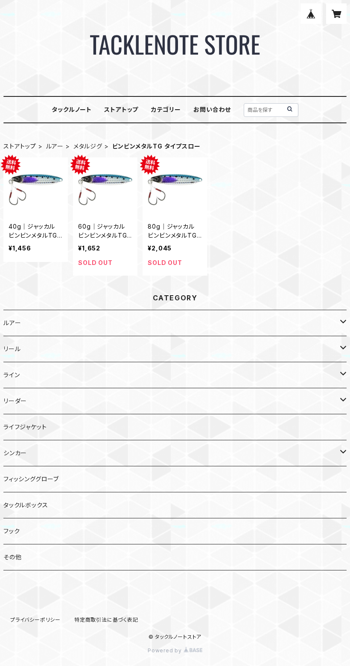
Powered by (166, 650)
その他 (12, 557)
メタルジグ (87, 146)
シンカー (15, 453)
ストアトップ (121, 109)
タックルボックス (25, 505)
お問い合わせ (212, 109)
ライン (11, 374)
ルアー (55, 146)
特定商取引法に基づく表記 (106, 620)
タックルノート (72, 109)
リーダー (15, 400)
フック (11, 531)
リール (11, 348)
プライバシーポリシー (35, 620)
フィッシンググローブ (31, 479)
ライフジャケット (25, 426)
